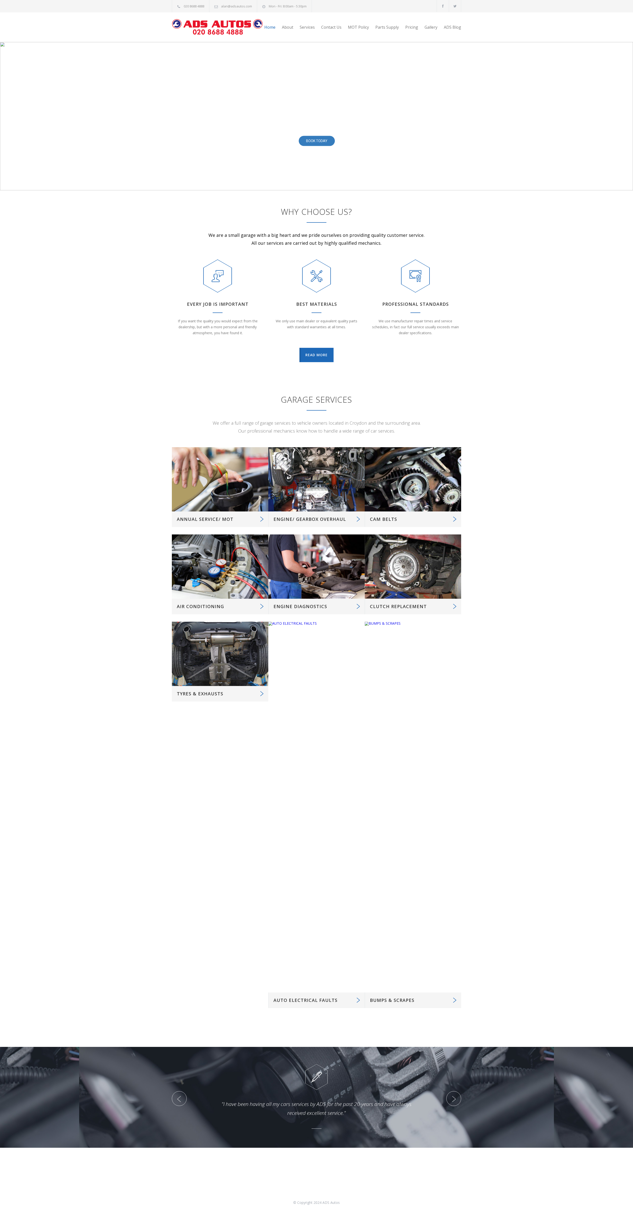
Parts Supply (387, 27)
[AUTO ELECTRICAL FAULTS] (316, 807)
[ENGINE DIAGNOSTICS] (316, 566)
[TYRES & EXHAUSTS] (220, 654)
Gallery (431, 27)
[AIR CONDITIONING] (220, 566)
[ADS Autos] (217, 27)
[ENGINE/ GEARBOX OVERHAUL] (316, 479)
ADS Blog (452, 27)
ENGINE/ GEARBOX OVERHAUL (309, 519)
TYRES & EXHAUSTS (200, 694)
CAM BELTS (383, 519)
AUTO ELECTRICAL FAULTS (305, 1000)
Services (307, 27)
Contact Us (331, 27)
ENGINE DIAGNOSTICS (300, 606)
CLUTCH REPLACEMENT (398, 606)
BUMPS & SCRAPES (392, 1000)
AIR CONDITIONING (200, 606)
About (287, 27)
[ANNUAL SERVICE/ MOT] (220, 479)
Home (269, 27)
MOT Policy (358, 27)
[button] (8, 116)
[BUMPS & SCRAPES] (413, 807)
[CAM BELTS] (413, 479)
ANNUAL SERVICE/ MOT (205, 519)
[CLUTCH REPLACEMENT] (413, 566)
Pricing (411, 27)
